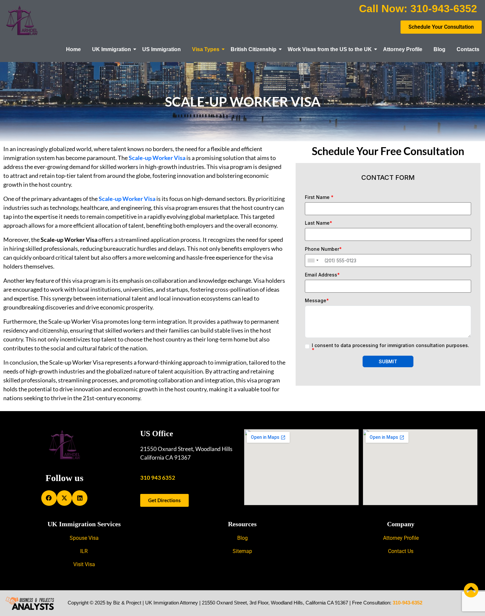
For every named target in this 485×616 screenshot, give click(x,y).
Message (317, 300)
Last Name (318, 223)
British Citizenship (253, 49)
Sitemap (242, 551)
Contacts (468, 49)
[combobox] (312, 260)
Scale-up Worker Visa (127, 198)
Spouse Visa (84, 538)
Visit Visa (84, 564)
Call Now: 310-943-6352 (418, 9)
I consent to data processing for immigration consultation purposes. (390, 347)
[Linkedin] (79, 498)
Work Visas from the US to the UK (330, 49)
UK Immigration (111, 49)
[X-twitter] (64, 498)
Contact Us (400, 551)
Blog (439, 49)
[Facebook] (49, 498)
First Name (319, 197)
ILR (84, 551)
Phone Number (323, 249)
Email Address (322, 275)
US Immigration (161, 49)
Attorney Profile (402, 49)
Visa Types (205, 49)
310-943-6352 (407, 602)
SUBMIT (388, 361)
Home (73, 49)
